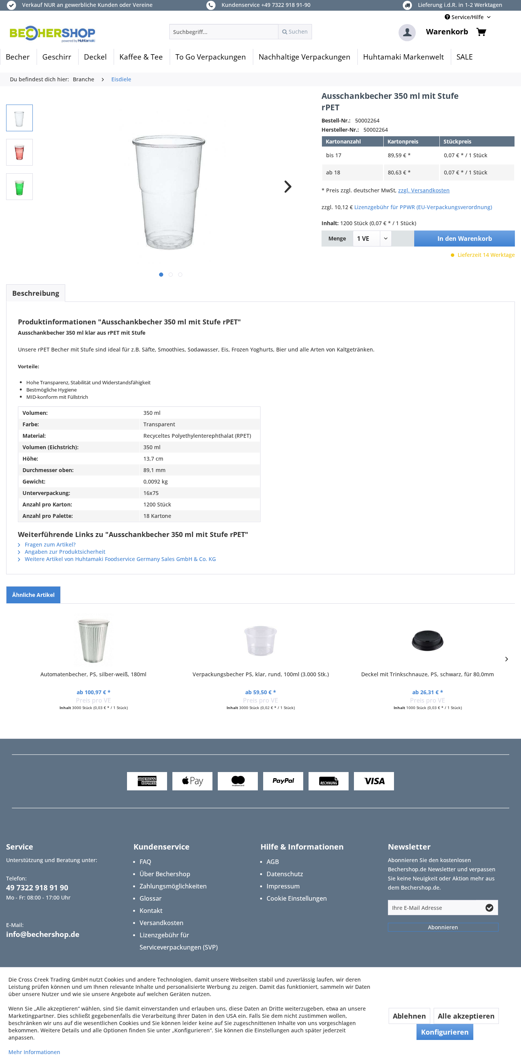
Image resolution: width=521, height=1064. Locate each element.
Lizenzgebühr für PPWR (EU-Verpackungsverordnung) (423, 207)
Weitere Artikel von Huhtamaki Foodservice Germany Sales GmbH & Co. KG (119, 559)
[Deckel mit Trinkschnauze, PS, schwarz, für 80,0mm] (427, 640)
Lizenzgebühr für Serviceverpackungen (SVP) (179, 941)
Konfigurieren (445, 1032)
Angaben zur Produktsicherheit (64, 551)
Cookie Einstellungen (297, 898)
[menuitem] (240, 31)
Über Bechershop (165, 874)
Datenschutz (285, 874)
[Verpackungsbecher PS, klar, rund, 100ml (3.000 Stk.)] (260, 640)
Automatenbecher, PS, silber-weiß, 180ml (93, 674)
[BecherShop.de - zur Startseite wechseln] (52, 33)
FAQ (145, 862)
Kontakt (151, 910)
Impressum (283, 886)
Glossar (151, 898)
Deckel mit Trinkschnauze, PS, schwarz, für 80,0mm (427, 674)
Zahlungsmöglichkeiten (173, 886)
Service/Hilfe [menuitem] (467, 17)
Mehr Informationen (34, 1052)
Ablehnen (409, 1015)
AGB (273, 862)
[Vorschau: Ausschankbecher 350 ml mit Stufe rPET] (19, 118)
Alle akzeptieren (466, 1015)
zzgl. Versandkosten (424, 190)
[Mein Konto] (407, 32)
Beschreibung (35, 293)
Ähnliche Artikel (33, 594)
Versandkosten (161, 923)
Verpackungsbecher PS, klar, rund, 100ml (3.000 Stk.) (261, 674)
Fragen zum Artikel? (49, 544)
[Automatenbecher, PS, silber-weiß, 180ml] (93, 640)
